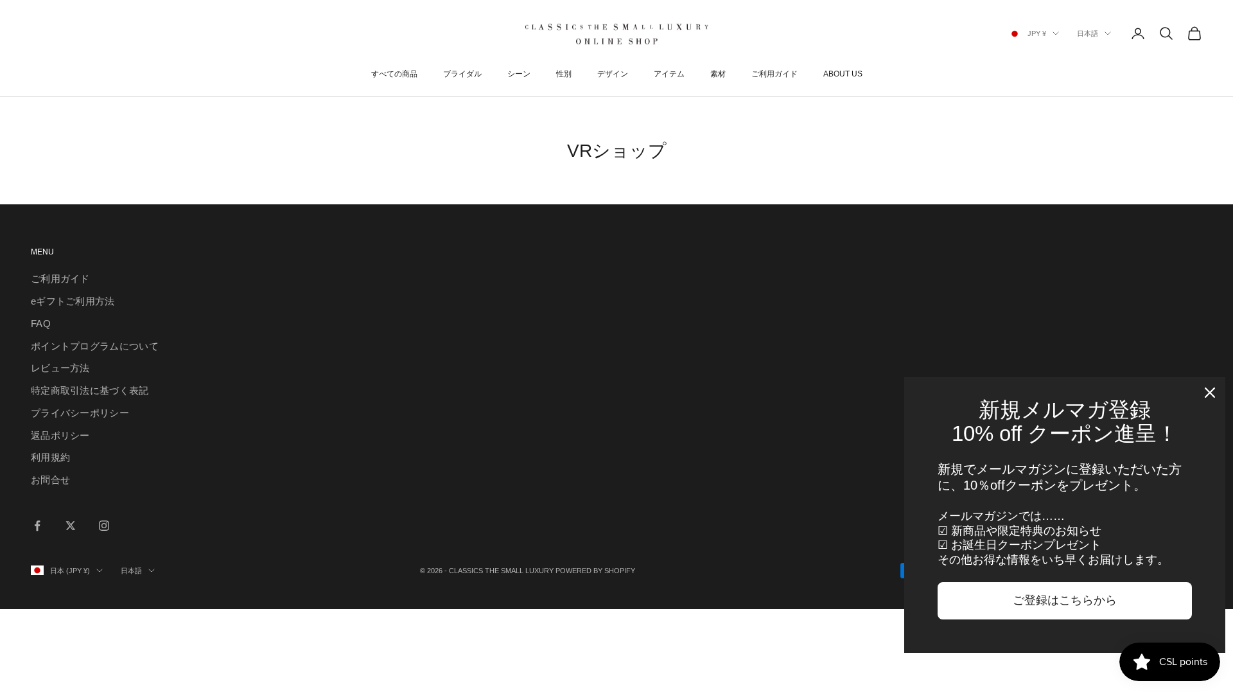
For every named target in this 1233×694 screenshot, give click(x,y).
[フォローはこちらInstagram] (104, 525)
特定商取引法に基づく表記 (90, 390)
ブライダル (462, 73)
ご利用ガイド (774, 73)
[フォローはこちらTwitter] (70, 525)
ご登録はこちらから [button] (1065, 600)
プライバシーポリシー (80, 412)
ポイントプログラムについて (95, 346)
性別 (564, 73)
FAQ (41, 323)
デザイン (612, 73)
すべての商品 (394, 73)
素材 (718, 73)
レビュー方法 (60, 367)
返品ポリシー (60, 435)
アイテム (669, 73)
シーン (518, 73)
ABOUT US (842, 73)
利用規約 (50, 457)
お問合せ (50, 479)
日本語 (1087, 33)
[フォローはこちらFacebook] (37, 525)
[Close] (1209, 392)
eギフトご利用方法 (73, 301)
